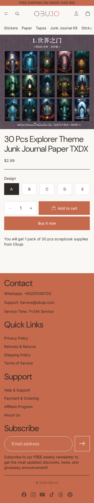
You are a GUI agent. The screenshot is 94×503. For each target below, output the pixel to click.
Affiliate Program (18, 406)
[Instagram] (33, 494)
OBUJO (53, 483)
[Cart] (87, 13)
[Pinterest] (70, 494)
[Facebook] (24, 494)
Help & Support (17, 390)
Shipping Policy (17, 355)
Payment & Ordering (21, 398)
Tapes (41, 28)
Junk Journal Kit (64, 28)
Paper (27, 28)
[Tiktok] (52, 494)
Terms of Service (18, 363)
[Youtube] (42, 494)
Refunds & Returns (20, 346)
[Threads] (61, 494)
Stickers (11, 28)
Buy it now (47, 223)
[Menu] (6, 14)
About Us (12, 415)
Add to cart (67, 208)
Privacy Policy (16, 338)
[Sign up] (82, 443)
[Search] (17, 13)
